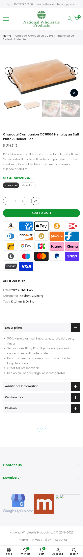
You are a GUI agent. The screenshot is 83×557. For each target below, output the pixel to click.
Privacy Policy (41, 540)
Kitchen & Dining (31, 296)
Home (7, 36)
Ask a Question (14, 281)
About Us (61, 540)
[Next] (74, 71)
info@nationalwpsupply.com (58, 4)
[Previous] (9, 71)
